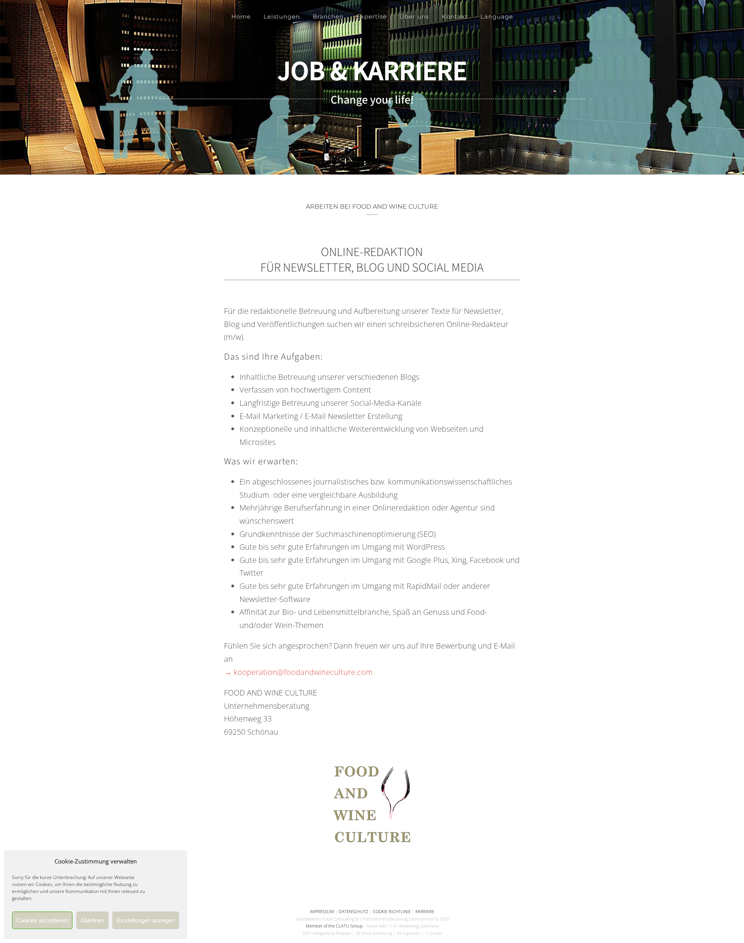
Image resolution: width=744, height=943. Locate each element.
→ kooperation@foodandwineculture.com (298, 672)
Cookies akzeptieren (42, 920)
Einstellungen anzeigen (146, 920)
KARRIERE (424, 911)
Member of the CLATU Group (334, 926)
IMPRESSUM (322, 911)
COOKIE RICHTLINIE (392, 911)
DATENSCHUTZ (353, 911)
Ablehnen (92, 920)
